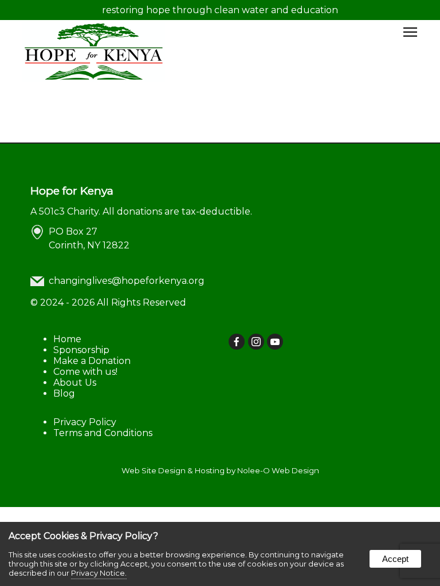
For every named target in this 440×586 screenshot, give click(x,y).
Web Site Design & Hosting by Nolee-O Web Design (220, 470)
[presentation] (237, 342)
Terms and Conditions (102, 432)
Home (67, 339)
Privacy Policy (84, 422)
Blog (64, 393)
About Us (74, 382)
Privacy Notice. (99, 572)
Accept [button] (395, 559)
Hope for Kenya (71, 190)
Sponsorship (81, 350)
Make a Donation (92, 360)
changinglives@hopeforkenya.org (127, 280)
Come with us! (85, 371)
